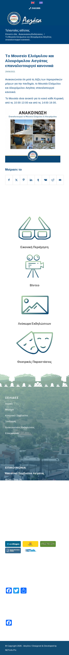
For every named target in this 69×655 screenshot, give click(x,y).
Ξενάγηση (10, 421)
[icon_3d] (35, 228)
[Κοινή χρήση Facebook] (9, 180)
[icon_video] (34, 266)
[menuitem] (59, 18)
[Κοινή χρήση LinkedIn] (31, 180)
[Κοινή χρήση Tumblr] (38, 180)
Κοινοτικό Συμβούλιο (16, 415)
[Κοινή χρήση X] (16, 180)
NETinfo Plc (10, 650)
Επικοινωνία (12, 433)
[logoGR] (28, 18)
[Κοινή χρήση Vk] (45, 180)
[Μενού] (59, 18)
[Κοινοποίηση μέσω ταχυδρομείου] (60, 180)
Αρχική (9, 403)
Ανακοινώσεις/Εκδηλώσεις (20, 427)
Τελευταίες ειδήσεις (17, 30)
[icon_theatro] (34, 342)
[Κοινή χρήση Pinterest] (23, 180)
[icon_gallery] (34, 304)
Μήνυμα (9, 409)
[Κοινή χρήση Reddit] (52, 180)
